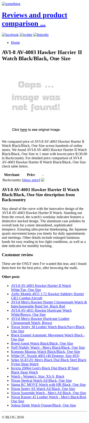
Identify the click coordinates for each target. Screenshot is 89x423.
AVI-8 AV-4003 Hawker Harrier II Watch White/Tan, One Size (41, 288)
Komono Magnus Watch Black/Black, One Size (45, 352)
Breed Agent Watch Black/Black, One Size (42, 343)
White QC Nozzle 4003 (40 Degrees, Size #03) (45, 356)
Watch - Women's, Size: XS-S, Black (37, 376)
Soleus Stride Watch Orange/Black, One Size (43, 405)
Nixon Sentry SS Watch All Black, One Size (43, 389)
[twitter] (26, 35)
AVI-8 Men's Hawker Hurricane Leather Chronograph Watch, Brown (40, 321)
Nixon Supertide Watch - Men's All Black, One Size (48, 393)
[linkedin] (41, 35)
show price (31, 180)
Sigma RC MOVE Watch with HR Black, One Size (48, 385)
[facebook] (10, 35)
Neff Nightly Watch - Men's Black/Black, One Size (48, 347)
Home (15, 42)
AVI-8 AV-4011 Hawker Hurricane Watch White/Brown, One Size (41, 312)
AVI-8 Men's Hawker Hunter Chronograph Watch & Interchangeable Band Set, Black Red (49, 304)
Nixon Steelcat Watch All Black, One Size (41, 380)
